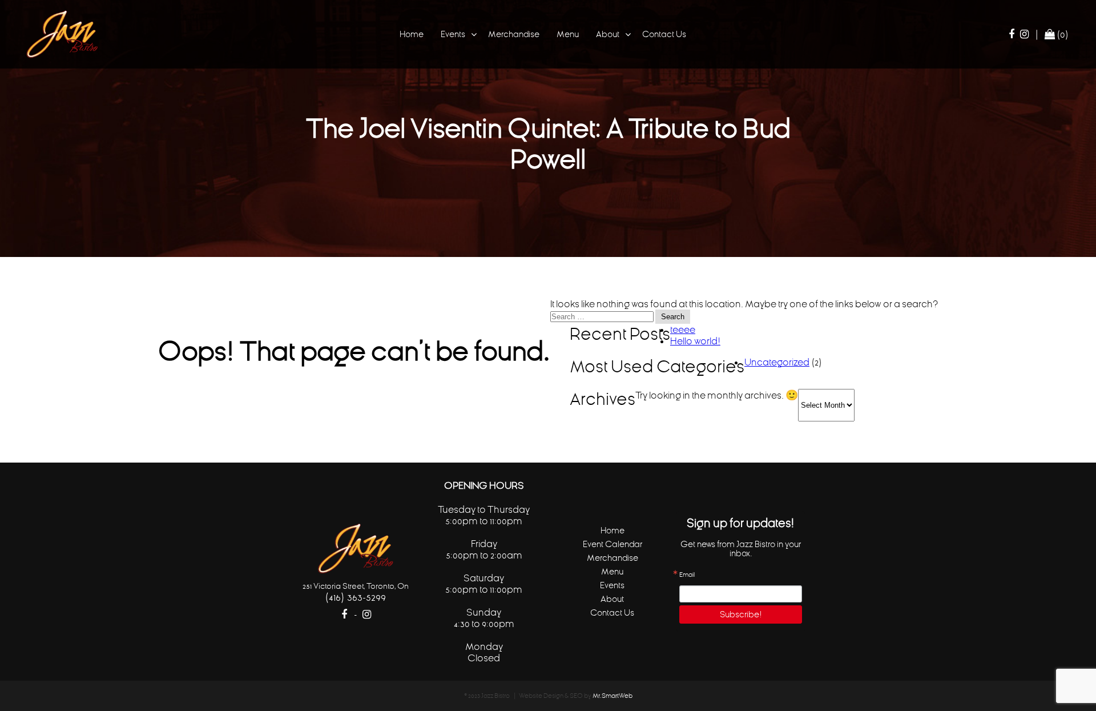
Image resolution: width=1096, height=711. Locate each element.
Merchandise (513, 34)
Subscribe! (741, 614)
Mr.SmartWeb (612, 696)
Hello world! (695, 341)
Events (453, 34)
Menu (568, 34)
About (607, 34)
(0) (1062, 34)
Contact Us (664, 34)
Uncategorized (776, 362)
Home (412, 34)
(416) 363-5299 (355, 597)
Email (687, 575)
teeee (682, 329)
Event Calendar (612, 544)
